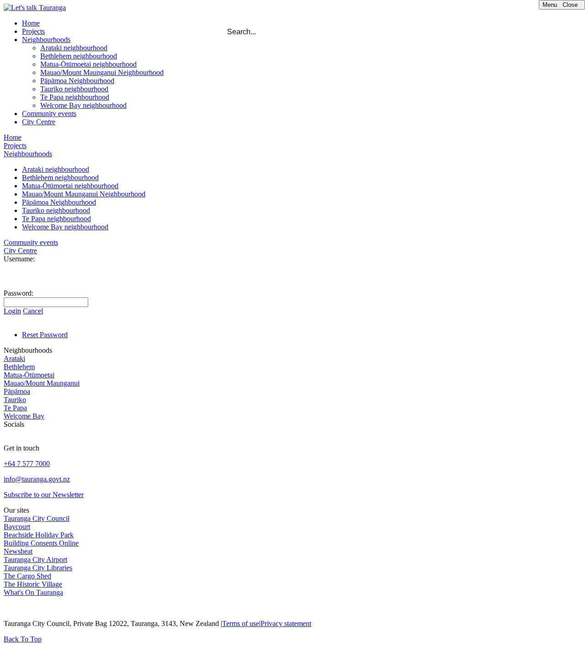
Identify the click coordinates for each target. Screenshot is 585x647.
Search (453, 30)
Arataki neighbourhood (73, 48)
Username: (19, 259)
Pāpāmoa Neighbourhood (77, 81)
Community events (49, 113)
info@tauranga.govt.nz (37, 479)
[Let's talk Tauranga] (35, 7)
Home (31, 23)
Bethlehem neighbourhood (78, 56)
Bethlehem (19, 367)
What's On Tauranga (33, 592)
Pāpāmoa (17, 391)
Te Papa (15, 408)
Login (12, 311)
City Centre (38, 122)
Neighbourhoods (46, 39)
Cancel (33, 311)
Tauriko (15, 399)
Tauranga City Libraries (38, 568)
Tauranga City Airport (35, 559)
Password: (18, 293)
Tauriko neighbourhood (74, 89)
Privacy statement (286, 623)
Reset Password (45, 335)
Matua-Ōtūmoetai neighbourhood (88, 64)
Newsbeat (18, 551)
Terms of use (240, 623)
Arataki (14, 358)
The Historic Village (33, 584)
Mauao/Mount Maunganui (42, 383)
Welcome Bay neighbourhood (83, 105)
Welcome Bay (24, 416)
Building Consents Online (41, 543)
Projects (33, 31)
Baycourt (17, 526)
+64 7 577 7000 (27, 463)
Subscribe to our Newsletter (44, 495)
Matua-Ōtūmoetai (29, 375)
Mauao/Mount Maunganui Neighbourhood (102, 72)
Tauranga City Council (36, 518)
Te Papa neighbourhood (74, 97)
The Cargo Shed (27, 576)
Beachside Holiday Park (39, 535)
